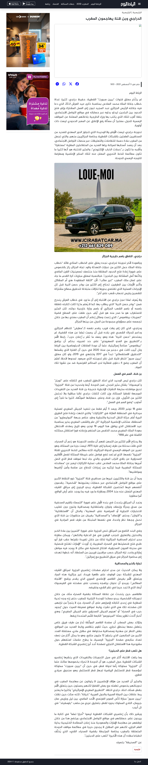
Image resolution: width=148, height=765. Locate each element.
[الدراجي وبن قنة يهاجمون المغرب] (98, 51)
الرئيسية (126, 13)
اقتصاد (55, 4)
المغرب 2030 (83, 4)
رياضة (47, 4)
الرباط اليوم (96, 4)
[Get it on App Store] (18, 5)
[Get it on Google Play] (33, 5)
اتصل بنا (137, 761)
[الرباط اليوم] (128, 5)
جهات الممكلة (67, 4)
